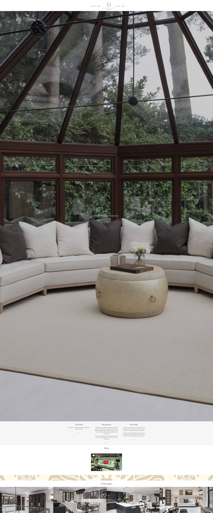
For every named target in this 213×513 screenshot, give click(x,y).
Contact (123, 6)
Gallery (118, 6)
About (99, 6)
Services (93, 6)
